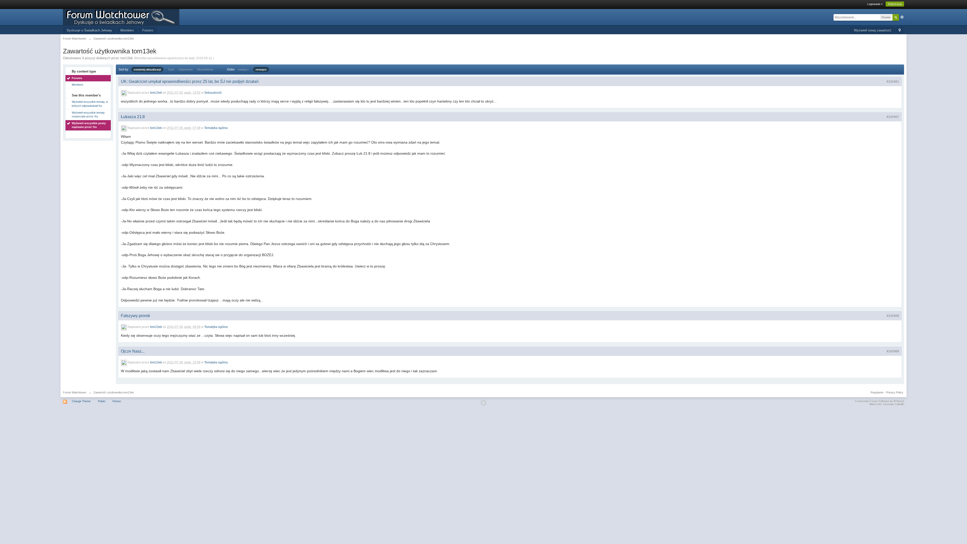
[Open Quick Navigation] (899, 30)
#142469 (893, 351)
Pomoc (117, 401)
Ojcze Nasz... (133, 351)
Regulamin (877, 392)
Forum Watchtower (74, 392)
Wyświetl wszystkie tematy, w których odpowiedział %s (90, 103)
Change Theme (81, 401)
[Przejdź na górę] (483, 403)
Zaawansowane (902, 17)
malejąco (243, 69)
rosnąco (261, 69)
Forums (147, 30)
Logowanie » (875, 4)
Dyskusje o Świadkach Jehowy (89, 30)
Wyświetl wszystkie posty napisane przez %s (89, 125)
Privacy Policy (894, 392)
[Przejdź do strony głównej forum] (121, 17)
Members (127, 30)
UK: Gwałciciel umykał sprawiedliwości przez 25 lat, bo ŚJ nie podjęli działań (190, 81)
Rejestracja (895, 4)
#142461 (893, 81)
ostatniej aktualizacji (147, 69)
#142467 (893, 117)
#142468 (893, 316)
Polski (101, 401)
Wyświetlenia (205, 69)
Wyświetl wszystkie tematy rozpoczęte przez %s (88, 114)
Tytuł (171, 69)
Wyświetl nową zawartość (872, 30)
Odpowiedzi (185, 69)
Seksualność (213, 92)
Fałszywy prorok (135, 316)
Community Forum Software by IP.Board (879, 401)
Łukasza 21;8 (133, 117)
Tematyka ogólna (216, 128)
